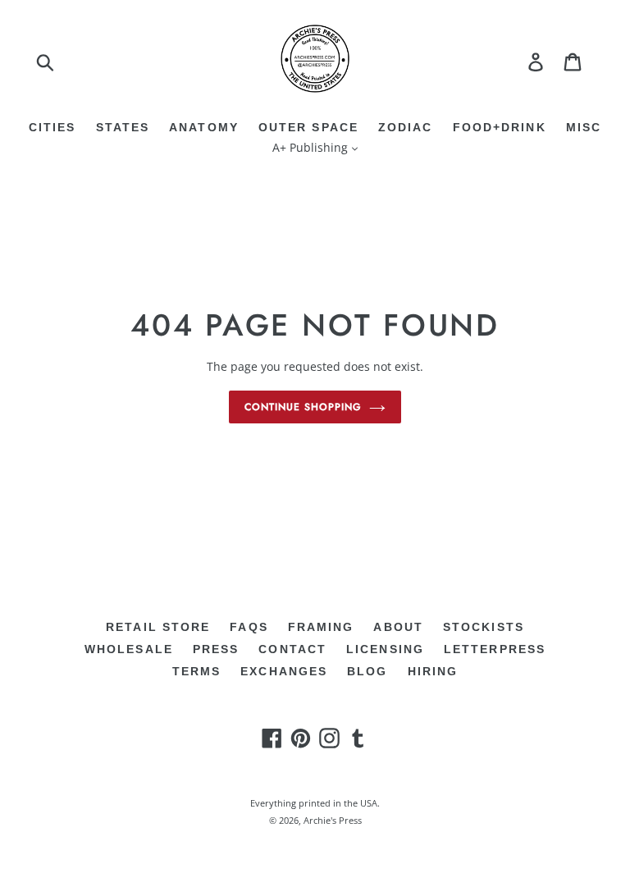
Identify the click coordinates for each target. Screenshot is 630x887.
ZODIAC (405, 127)
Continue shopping (302, 407)
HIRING (433, 671)
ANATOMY (204, 127)
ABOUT (398, 626)
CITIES (52, 127)
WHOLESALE (128, 649)
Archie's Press (333, 820)
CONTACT (292, 649)
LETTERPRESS (495, 649)
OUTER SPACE (308, 127)
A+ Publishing (311, 147)
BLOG (367, 671)
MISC (583, 127)
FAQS (248, 626)
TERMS (196, 671)
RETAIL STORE (158, 626)
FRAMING (321, 626)
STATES (123, 127)
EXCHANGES (283, 671)
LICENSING (385, 649)
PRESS (216, 649)
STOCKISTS (483, 626)
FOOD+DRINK (499, 127)
